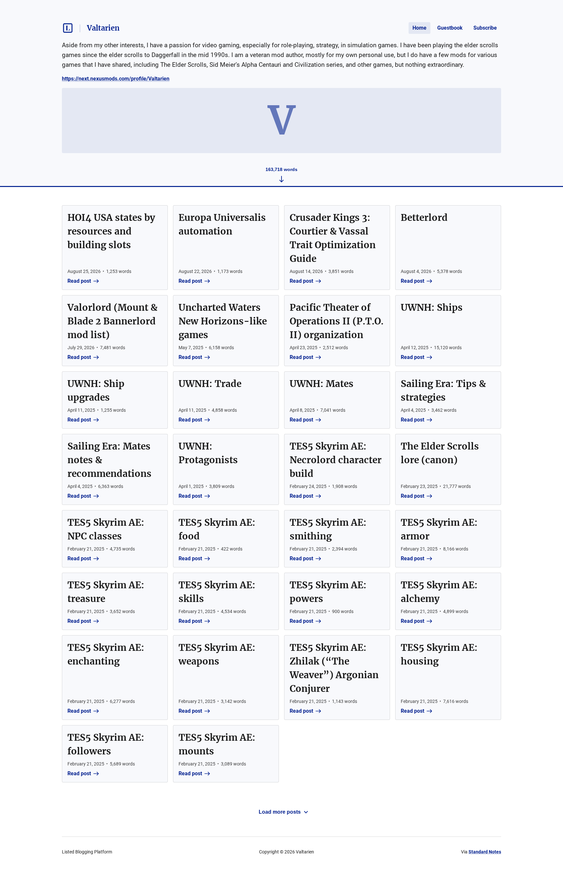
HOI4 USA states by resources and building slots (111, 231)
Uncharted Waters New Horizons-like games (223, 321)
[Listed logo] (67, 28)
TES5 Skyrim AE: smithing (328, 529)
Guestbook (450, 28)
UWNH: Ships (432, 307)
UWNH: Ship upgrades (95, 390)
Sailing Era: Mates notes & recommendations (109, 459)
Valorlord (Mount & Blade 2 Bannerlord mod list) (112, 321)
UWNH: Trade (210, 384)
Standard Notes (485, 851)
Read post (79, 281)
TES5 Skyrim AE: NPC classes (105, 529)
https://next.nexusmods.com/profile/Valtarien (115, 79)
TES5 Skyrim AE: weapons (217, 654)
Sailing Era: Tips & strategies (443, 390)
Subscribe (485, 28)
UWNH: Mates (322, 384)
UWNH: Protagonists (208, 453)
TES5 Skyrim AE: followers (105, 744)
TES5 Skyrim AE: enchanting (105, 654)
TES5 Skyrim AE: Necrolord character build (336, 459)
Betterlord (424, 217)
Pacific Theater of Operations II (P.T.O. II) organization (336, 321)
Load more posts (280, 812)
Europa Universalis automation (222, 224)
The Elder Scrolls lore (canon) (440, 453)
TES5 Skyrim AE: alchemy (439, 592)
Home (419, 28)
